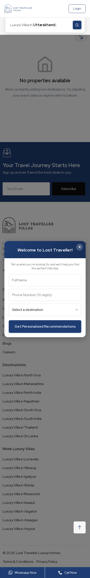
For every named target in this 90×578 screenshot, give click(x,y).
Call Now (70, 573)
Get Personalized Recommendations (45, 326)
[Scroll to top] (80, 527)
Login (77, 8)
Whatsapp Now (25, 573)
